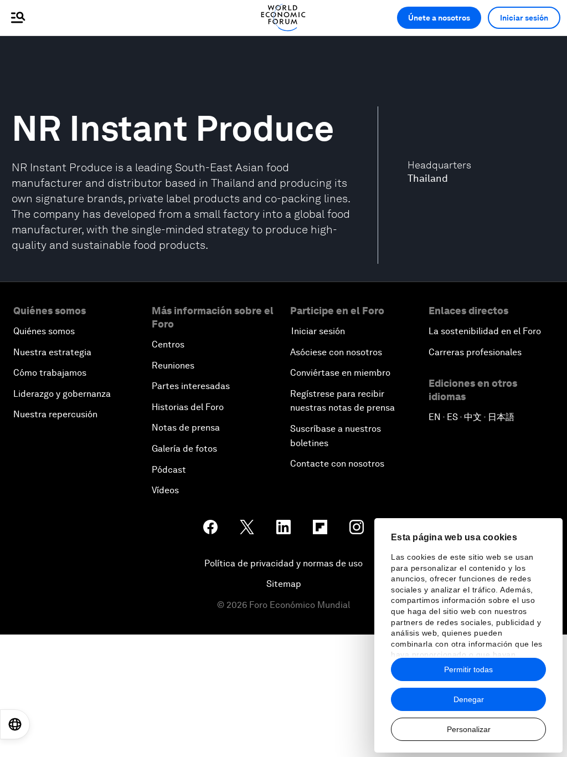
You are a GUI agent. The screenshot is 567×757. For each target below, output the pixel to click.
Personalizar (469, 729)
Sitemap (283, 584)
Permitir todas (468, 669)
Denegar (468, 699)
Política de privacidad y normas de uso (283, 563)
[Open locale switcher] (15, 724)
